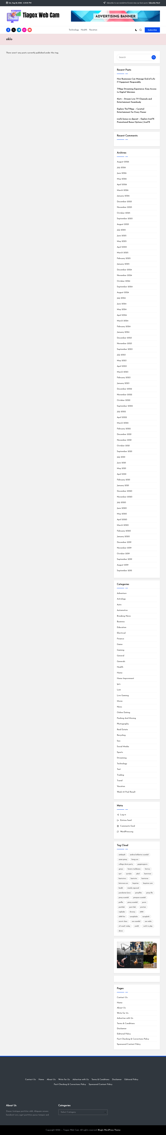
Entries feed (125, 820)
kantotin (134, 878)
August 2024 (123, 292)
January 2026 (123, 196)
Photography (123, 724)
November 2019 (124, 548)
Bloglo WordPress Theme (109, 1130)
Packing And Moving (126, 718)
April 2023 (122, 366)
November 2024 (124, 275)
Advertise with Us (125, 1018)
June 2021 (121, 463)
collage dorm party (126, 864)
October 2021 (123, 446)
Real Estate (122, 730)
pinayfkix (138, 893)
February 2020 (124, 531)
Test (119, 769)
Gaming (120, 650)
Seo (118, 741)
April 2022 (122, 417)
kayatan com (148, 883)
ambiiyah (122, 855)
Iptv (119, 684)
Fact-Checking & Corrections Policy (133, 1039)
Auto (119, 605)
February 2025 (124, 258)
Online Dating (123, 712)
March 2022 (122, 423)
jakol (138, 874)
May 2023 (122, 361)
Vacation (121, 786)
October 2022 (123, 400)
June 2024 (121, 304)
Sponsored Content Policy (128, 1044)
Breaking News (124, 616)
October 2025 (123, 213)
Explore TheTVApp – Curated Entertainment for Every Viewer (131, 110)
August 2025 (123, 224)
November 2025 (124, 207)
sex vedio (148, 921)
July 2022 (121, 412)
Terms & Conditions (126, 1023)
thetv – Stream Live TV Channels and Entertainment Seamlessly (134, 100)
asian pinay (123, 859)
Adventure (122, 593)
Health (120, 667)
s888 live (122, 916)
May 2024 (122, 309)
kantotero (122, 878)
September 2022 (125, 406)
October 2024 (123, 281)
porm (144, 902)
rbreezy (132, 912)
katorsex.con (123, 883)
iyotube (129, 874)
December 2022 (124, 389)
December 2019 (124, 542)
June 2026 (122, 173)
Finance (120, 639)
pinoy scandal (133, 902)
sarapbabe (134, 916)
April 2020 (122, 520)
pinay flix (149, 893)
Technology (122, 764)
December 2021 (124, 434)
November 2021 (124, 440)
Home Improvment (125, 678)
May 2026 (122, 179)
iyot (120, 874)
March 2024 (122, 321)
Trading (120, 775)
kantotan (147, 874)
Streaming (122, 758)
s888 (141, 912)
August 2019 (122, 565)
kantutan (145, 878)
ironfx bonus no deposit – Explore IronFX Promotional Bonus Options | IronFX (135, 120)
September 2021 (124, 451)
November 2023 (124, 343)
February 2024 (124, 327)
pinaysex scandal (139, 897)
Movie (119, 701)
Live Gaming (123, 695)
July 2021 (121, 457)
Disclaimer (122, 1029)
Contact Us (122, 997)
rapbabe (122, 912)
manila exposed (133, 888)
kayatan (136, 883)
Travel (119, 781)
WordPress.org (126, 832)
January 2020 (123, 537)
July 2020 (121, 502)
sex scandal (136, 921)
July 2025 (121, 230)
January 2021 (123, 485)
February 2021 (123, 480)
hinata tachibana (134, 869)
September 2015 (124, 571)
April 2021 (121, 474)
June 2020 (122, 508)
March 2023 (122, 372)
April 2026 (122, 185)
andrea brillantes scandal (139, 855)
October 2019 (123, 554)
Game (119, 644)
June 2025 (121, 236)
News (119, 707)
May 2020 (122, 514)
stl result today (124, 926)
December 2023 (124, 338)
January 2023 (123, 383)
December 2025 (124, 202)
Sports (120, 752)
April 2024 (122, 315)
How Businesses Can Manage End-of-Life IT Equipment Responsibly (136, 80)
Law (119, 690)
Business (121, 622)
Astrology (121, 599)
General (120, 656)
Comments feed (127, 826)
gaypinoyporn (142, 864)
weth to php (147, 926)
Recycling (121, 735)
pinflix (121, 902)
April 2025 (122, 247)
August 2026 (123, 162)
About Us (121, 1008)
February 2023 (124, 378)
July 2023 (121, 355)
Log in (123, 815)
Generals (121, 661)
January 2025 (123, 264)
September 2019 (124, 559)
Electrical (121, 633)
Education (121, 627)
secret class (123, 921)
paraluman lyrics (125, 893)
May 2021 (121, 468)
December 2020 (124, 491)
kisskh (121, 888)
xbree (121, 931)
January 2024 (123, 332)
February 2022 (124, 429)
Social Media (123, 747)
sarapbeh (145, 916)
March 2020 (123, 525)
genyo (121, 869)
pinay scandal (124, 897)
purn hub (132, 907)
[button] (152, 29)
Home (119, 673)
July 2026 (121, 168)
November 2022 (124, 395)
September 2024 (125, 287)
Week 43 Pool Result (126, 792)
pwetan (143, 907)
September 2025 (125, 219)
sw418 (137, 926)
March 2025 (122, 253)
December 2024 (124, 270)
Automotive (122, 610)
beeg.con (135, 859)
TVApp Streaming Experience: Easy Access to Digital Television (136, 90)
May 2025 (122, 241)
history (147, 869)
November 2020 (124, 497)
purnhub (122, 907)
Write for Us (122, 1013)
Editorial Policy (124, 1034)
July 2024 (121, 298)
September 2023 (125, 349)
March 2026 (122, 190)
